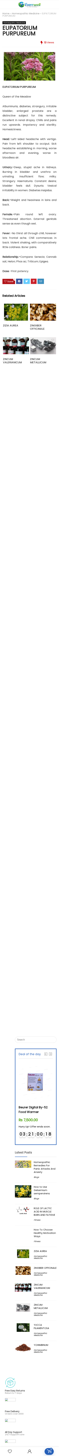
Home (6, 13)
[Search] (54, 4)
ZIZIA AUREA (10, 325)
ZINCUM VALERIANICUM (12, 360)
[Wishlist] (10, 1451)
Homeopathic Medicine (25, 13)
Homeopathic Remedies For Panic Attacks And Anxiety (44, 1167)
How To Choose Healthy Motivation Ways (45, 1233)
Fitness (37, 1220)
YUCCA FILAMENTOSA (41, 1326)
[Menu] (4, 4)
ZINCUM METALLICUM (38, 360)
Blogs (36, 1177)
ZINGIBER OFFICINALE (37, 327)
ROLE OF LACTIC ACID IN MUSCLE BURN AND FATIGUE (44, 1212)
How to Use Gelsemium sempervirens (42, 1190)
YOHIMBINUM (41, 1345)
